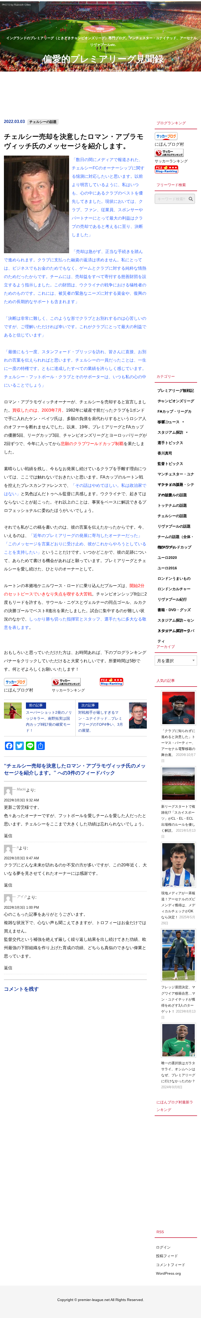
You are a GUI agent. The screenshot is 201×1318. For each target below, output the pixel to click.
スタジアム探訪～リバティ (176, 632)
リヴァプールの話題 (174, 526)
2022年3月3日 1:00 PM (21, 907)
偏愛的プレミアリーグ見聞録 (103, 58)
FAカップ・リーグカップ (175, 413)
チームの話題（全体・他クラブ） (176, 538)
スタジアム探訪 (170, 432)
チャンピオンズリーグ (176, 401)
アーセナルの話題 (172, 495)
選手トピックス (170, 443)
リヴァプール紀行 (172, 599)
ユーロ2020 (167, 557)
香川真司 (165, 453)
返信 (8, 836)
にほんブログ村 (18, 690)
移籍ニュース (169, 422)
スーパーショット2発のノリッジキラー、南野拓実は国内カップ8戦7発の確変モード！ (49, 717)
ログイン (163, 1247)
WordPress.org (168, 1273)
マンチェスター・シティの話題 (176, 486)
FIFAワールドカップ (174, 547)
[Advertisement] (176, 287)
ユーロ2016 (167, 568)
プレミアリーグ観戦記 (175, 390)
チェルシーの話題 (43, 122)
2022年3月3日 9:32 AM (21, 800)
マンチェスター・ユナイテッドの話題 (176, 475)
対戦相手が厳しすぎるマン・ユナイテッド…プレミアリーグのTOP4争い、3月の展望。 (100, 717)
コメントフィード (170, 1265)
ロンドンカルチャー (174, 589)
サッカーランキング (68, 690)
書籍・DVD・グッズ (174, 610)
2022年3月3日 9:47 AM (21, 858)
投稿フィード (167, 1256)
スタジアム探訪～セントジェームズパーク (176, 621)
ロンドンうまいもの (174, 578)
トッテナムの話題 (172, 505)
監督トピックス (170, 464)
